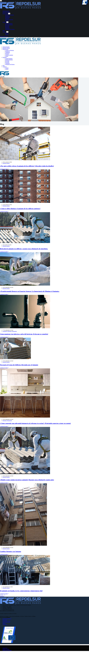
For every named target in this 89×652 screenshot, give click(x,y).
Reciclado (7, 60)
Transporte (7, 63)
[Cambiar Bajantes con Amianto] (23, 545)
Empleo (6, 69)
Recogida (7, 62)
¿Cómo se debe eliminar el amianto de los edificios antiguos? (20, 208)
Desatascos (7, 51)
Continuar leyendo (4, 168)
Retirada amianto (6, 163)
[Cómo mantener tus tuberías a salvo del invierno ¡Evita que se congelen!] (25, 327)
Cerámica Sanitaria (9, 55)
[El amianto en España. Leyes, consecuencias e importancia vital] (25, 584)
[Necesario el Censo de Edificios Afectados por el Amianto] (15, 358)
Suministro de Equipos (10, 64)
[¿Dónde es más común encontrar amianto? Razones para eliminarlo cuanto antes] (25, 473)
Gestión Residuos (8, 58)
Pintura (6, 56)
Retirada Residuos (9, 59)
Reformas (9, 331)
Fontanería (5, 331)
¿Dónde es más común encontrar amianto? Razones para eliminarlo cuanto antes (27, 480)
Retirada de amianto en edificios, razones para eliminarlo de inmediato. (24, 249)
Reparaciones (5, 49)
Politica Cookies (6, 649)
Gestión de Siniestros (9, 50)
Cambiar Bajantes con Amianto (10, 551)
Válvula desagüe (6, 46)
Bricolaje (7, 53)
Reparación (14, 331)
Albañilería (7, 52)
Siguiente (2, 596)
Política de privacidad (7, 650)
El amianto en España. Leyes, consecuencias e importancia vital (21, 591)
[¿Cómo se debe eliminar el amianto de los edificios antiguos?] (25, 202)
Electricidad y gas (6, 622)
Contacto (4, 66)
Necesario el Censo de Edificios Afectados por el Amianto (19, 365)
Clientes (7, 67)
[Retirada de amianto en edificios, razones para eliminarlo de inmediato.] (25, 242)
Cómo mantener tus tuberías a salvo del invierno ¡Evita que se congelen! (24, 334)
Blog (4, 65)
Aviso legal (5, 648)
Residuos (4, 57)
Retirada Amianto (6, 48)
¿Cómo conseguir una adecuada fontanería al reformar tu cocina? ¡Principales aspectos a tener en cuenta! (35, 423)
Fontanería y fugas (6, 621)
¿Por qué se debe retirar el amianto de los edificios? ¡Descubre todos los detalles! (27, 166)
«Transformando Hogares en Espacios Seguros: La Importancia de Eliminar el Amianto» (29, 291)
